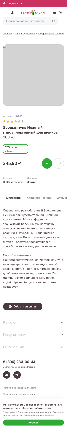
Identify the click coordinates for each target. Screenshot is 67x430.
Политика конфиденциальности (19, 387)
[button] (5, 12)
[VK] (6, 375)
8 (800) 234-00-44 (19, 361)
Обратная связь (25, 306)
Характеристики (39, 198)
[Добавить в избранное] (59, 163)
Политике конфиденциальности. (35, 412)
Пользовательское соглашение (19, 394)
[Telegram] (17, 375)
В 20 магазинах (13, 182)
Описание (13, 198)
